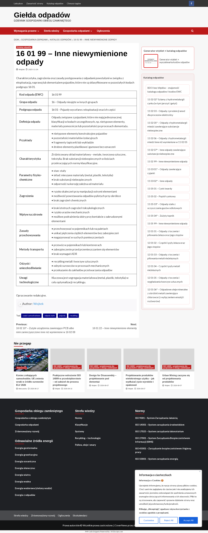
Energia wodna (23, 481)
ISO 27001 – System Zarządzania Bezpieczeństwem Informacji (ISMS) (162, 440)
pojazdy (62, 315)
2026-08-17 (34, 389)
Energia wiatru (23, 474)
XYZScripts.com (117, 532)
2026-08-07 (104, 385)
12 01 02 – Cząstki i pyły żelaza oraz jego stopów (166, 245)
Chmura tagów (74, 3)
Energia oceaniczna (25, 461)
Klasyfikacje (81, 424)
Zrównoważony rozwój (27, 431)
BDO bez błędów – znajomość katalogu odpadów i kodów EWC (166, 90)
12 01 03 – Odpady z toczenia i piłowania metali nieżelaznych (165, 256)
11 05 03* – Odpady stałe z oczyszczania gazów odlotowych (166, 206)
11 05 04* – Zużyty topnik (160, 216)
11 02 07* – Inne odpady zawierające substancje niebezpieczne (166, 152)
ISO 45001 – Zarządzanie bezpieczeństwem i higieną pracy (163, 450)
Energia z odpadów (25, 495)
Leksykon (18, 3)
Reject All (168, 520)
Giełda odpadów (42, 15)
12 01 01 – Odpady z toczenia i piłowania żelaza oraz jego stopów (166, 233)
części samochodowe (31, 315)
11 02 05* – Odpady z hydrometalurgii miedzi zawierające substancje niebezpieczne (167, 126)
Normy (78, 418)
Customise (149, 520)
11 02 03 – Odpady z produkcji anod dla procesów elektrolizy (166, 113)
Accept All (188, 520)
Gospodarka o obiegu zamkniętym (33, 418)
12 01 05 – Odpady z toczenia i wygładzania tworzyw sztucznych (165, 280)
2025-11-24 (33, 69)
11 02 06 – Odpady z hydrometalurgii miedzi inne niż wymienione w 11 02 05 (167, 140)
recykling (73, 315)
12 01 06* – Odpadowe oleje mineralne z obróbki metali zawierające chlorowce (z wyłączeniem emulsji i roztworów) (167, 295)
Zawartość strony (34, 3)
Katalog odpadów (55, 3)
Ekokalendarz (80, 515)
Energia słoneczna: (25, 468)
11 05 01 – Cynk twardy (159, 189)
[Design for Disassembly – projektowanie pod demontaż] (104, 360)
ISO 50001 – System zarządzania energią (156, 458)
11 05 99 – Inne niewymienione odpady (167, 224)
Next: (114, 326)
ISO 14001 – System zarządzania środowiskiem (159, 424)
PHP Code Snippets (92, 532)
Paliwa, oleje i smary (85, 444)
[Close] (200, 471)
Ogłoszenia (103, 31)
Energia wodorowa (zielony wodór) (33, 488)
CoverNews (121, 525)
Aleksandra (22, 389)
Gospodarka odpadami (76, 31)
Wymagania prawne (25, 31)
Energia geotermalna (26, 448)
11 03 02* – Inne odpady (160, 181)
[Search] (192, 31)
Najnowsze (21, 368)
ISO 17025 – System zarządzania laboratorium (159, 431)
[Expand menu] (38, 31)
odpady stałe (49, 315)
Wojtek (22, 69)
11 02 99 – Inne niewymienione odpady (167, 162)
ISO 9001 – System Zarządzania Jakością (156, 418)
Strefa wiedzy (51, 31)
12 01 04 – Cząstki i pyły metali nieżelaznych (165, 268)
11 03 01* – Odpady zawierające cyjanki (165, 171)
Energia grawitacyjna (26, 454)
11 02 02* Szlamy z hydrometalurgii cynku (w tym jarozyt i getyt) (166, 101)
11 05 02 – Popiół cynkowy (161, 196)
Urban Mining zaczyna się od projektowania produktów (176, 378)
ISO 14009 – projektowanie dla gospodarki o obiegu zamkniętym (67, 367)
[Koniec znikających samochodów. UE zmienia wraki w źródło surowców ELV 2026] (31, 360)
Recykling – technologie (88, 438)
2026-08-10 (68, 389)
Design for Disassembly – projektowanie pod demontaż (102, 378)
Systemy (79, 431)
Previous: (45, 328)
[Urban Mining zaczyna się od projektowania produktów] (177, 360)
